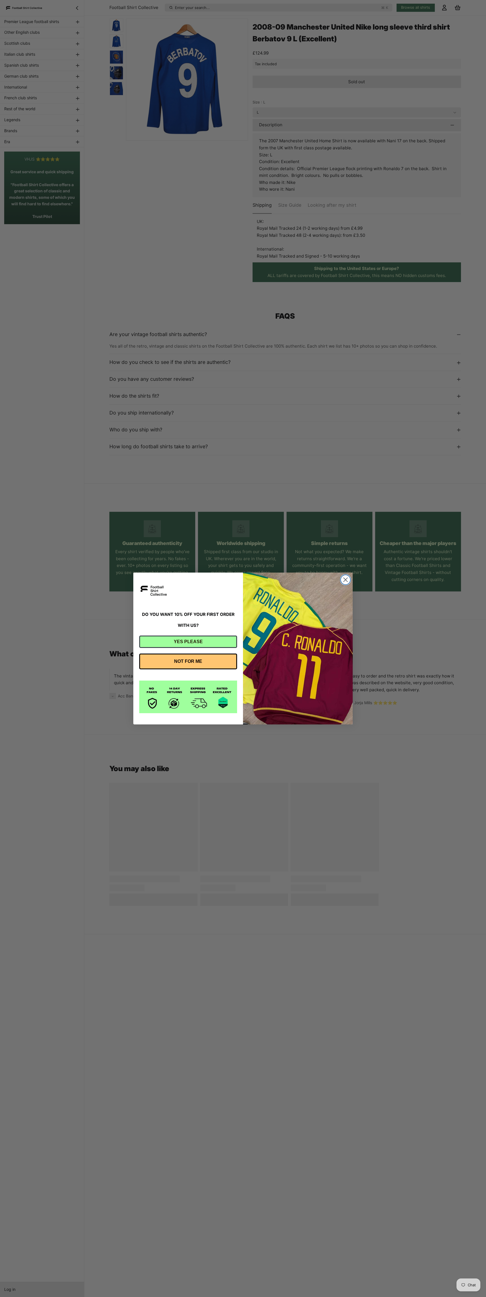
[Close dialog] (345, 580)
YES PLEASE (188, 641)
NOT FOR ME (188, 661)
